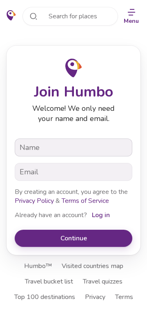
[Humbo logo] (11, 15)
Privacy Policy (34, 200)
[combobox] (70, 16)
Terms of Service (85, 200)
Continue (73, 238)
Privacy (95, 296)
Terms (124, 296)
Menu (131, 21)
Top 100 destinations (44, 296)
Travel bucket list (49, 281)
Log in (101, 215)
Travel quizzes (102, 281)
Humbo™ (38, 266)
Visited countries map (92, 266)
